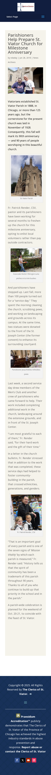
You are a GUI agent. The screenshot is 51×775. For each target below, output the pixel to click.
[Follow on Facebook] (17, 760)
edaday (14, 57)
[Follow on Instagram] (34, 760)
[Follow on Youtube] (28, 760)
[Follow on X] (22, 760)
